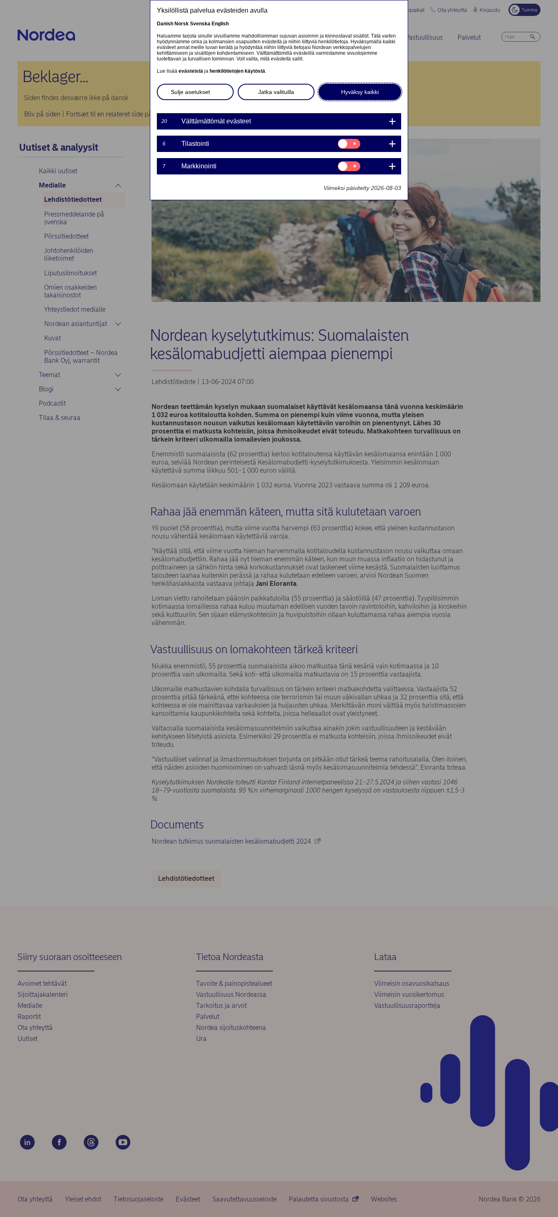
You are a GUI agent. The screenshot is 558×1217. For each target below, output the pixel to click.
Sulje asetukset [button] (190, 92)
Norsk (181, 24)
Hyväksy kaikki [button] (360, 92)
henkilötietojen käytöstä (237, 71)
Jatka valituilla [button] (276, 92)
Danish (165, 24)
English (220, 24)
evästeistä (191, 71)
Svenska (200, 24)
